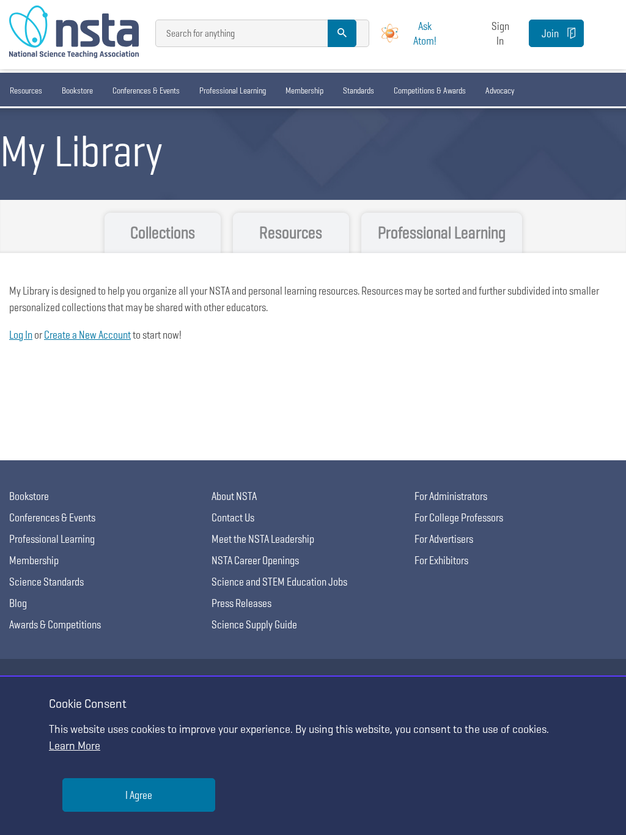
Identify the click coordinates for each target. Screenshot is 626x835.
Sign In (500, 33)
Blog (18, 603)
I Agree (138, 795)
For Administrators (450, 496)
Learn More (74, 745)
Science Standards (46, 582)
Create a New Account (87, 335)
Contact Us (233, 517)
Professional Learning (232, 90)
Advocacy (499, 90)
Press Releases (241, 603)
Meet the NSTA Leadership (263, 539)
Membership (304, 90)
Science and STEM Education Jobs (279, 582)
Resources (26, 90)
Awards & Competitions (55, 624)
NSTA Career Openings (255, 560)
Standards (358, 90)
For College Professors (458, 517)
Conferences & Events (146, 90)
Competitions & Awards (430, 90)
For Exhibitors (441, 560)
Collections (162, 232)
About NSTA (234, 496)
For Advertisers (443, 539)
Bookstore (77, 90)
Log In (20, 335)
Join (550, 33)
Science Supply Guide (254, 624)
